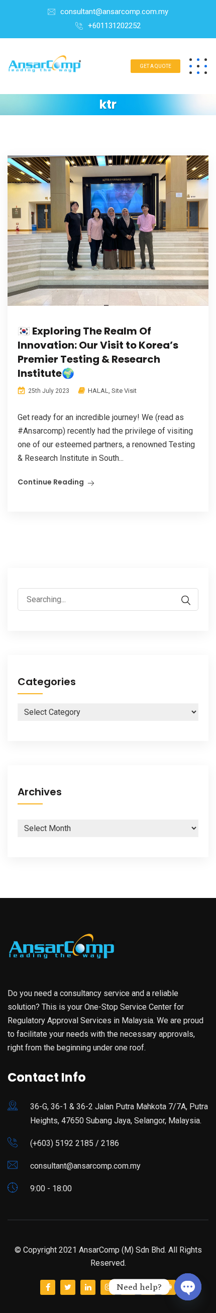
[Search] (180, 600)
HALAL (98, 390)
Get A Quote (155, 66)
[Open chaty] (187, 1286)
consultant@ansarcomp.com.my (114, 11)
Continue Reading (51, 482)
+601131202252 (114, 25)
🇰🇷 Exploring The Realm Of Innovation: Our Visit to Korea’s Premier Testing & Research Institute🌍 (98, 352)
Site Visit (124, 390)
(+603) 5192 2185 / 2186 (74, 1143)
